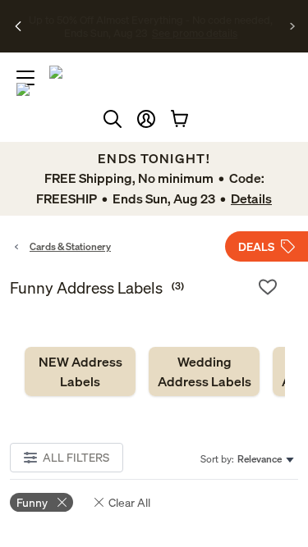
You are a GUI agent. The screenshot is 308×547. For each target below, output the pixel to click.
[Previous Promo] (18, 26)
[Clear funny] (62, 502)
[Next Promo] (293, 26)
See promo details (151, 39)
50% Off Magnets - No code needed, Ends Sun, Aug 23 (151, 19)
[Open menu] (25, 78)
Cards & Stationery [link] (70, 246)
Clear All (129, 502)
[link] (80, 371)
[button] (146, 119)
